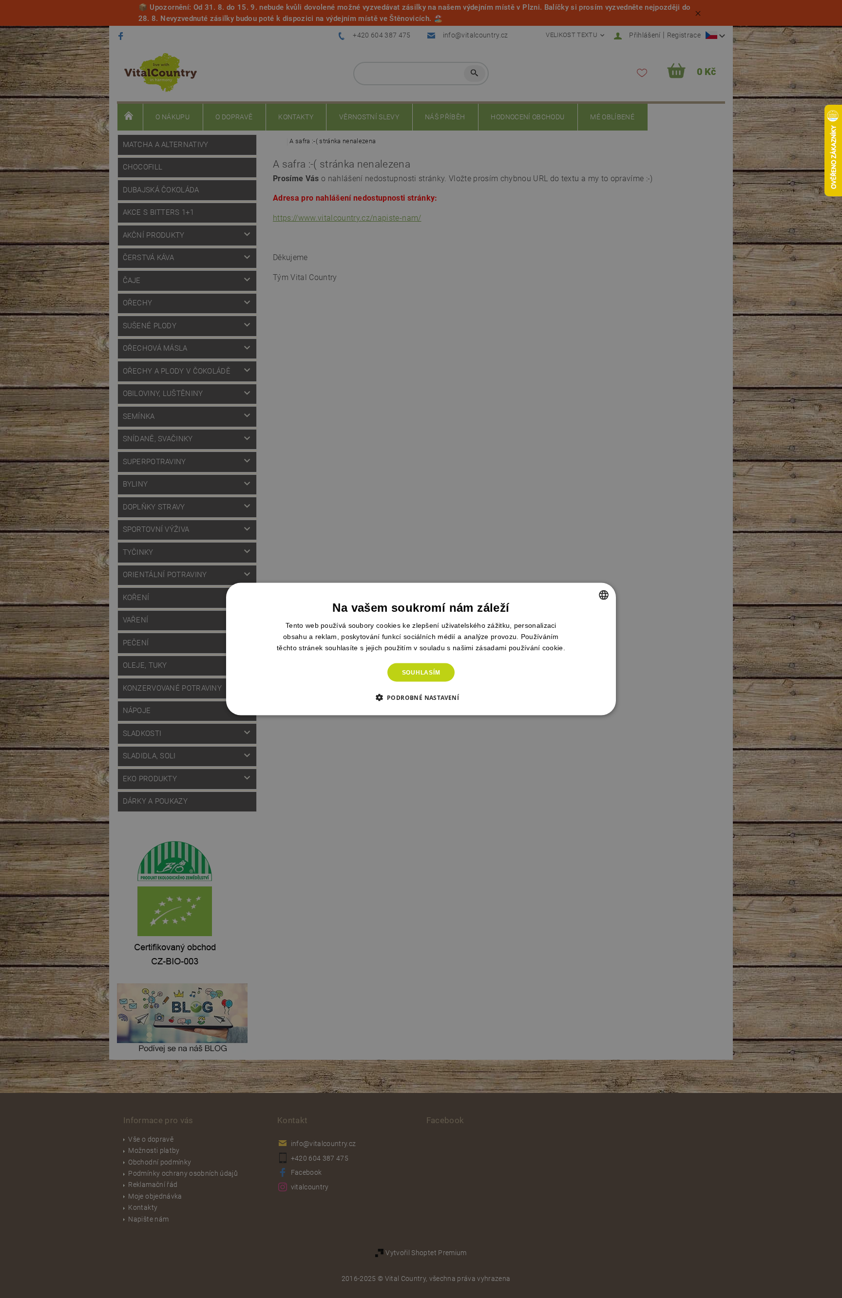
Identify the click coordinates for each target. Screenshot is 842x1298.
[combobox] (604, 595)
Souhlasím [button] (421, 672)
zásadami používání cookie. (520, 647)
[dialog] (421, 649)
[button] (421, 697)
